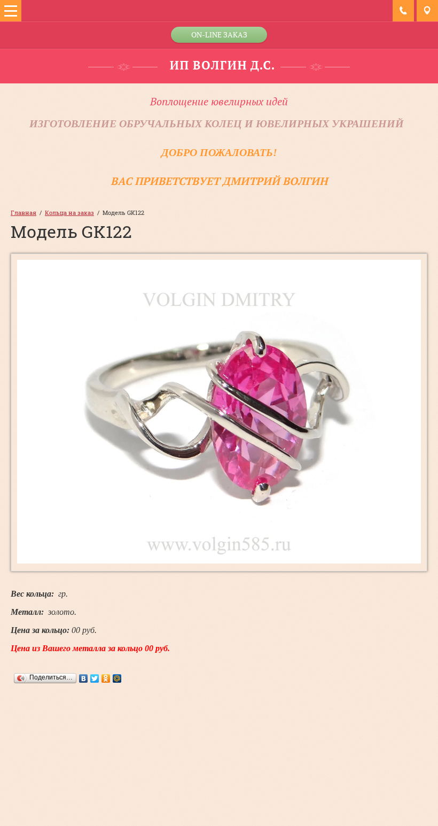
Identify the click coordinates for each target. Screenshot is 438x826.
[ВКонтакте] (83, 678)
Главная (23, 213)
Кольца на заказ (69, 213)
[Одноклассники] (106, 678)
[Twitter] (94, 678)
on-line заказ (219, 34)
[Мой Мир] (117, 678)
